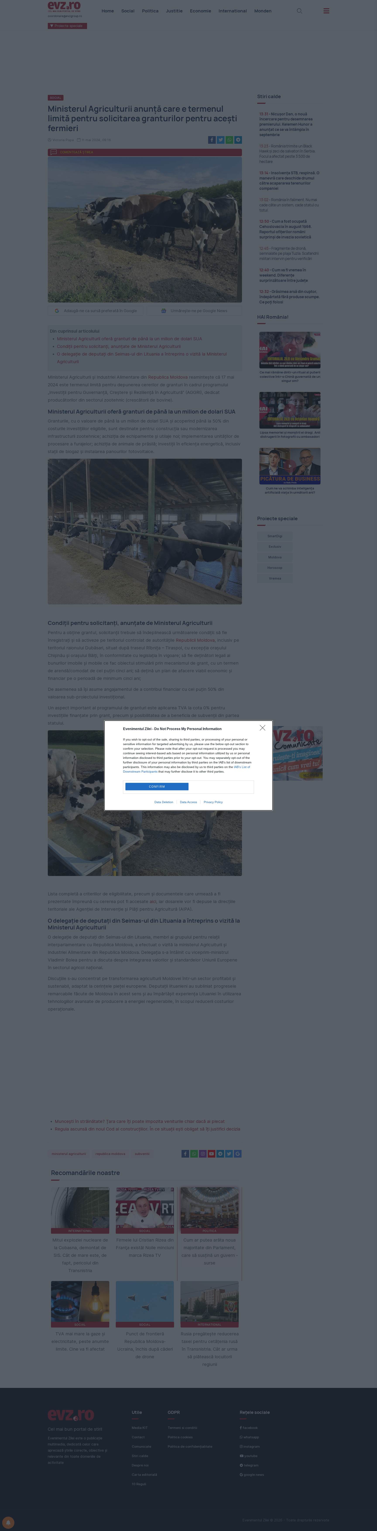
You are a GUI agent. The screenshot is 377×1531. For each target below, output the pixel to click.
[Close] (264, 729)
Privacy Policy (213, 802)
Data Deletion (163, 802)
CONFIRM (157, 786)
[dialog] (188, 765)
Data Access (188, 802)
